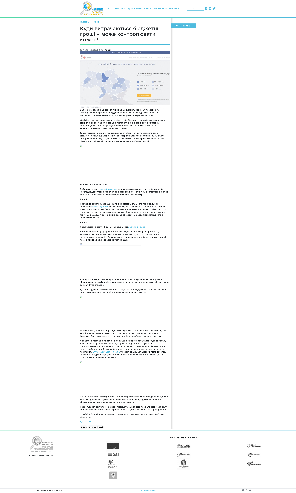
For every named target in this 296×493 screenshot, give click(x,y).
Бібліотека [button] (160, 8)
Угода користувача (148, 490)
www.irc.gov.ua (100, 206)
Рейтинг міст (175, 8)
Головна (84, 22)
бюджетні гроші (96, 427)
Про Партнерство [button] (115, 8)
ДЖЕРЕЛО (85, 422)
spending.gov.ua (108, 189)
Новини (95, 22)
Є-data (84, 427)
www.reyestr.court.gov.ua (106, 352)
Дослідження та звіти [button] (139, 8)
